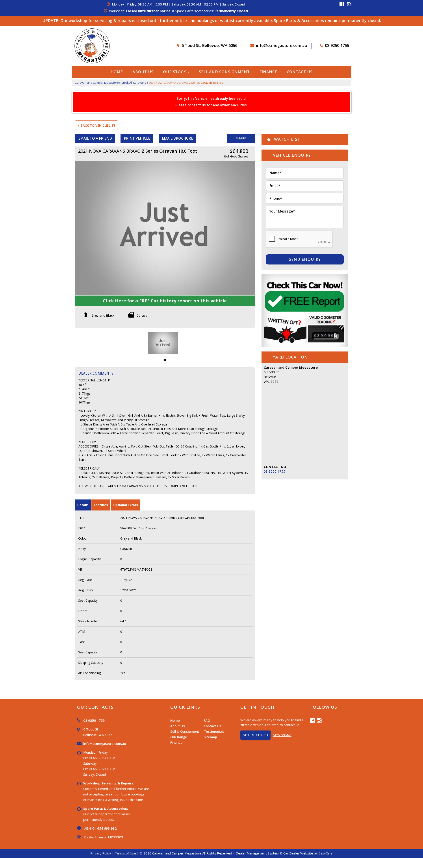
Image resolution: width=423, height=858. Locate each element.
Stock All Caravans (133, 83)
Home (117, 71)
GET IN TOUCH (255, 735)
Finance (268, 71)
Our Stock (175, 71)
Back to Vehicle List (97, 125)
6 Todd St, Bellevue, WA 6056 (209, 45)
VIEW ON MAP (282, 735)
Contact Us (299, 71)
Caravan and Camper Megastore (97, 83)
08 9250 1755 (337, 45)
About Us (143, 71)
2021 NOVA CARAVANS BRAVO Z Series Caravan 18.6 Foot (186, 83)
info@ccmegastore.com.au (281, 45)
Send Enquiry (305, 259)
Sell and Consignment (224, 71)
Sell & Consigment (184, 731)
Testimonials (214, 731)
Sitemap (210, 737)
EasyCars (326, 853)
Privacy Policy (101, 853)
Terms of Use (126, 853)
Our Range (178, 737)
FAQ (207, 720)
